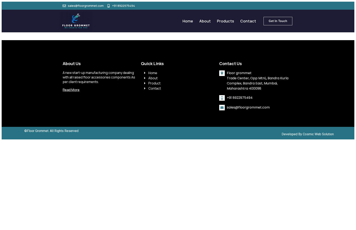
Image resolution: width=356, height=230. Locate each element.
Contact (248, 21)
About (205, 21)
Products (225, 21)
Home (188, 21)
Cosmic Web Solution (318, 134)
